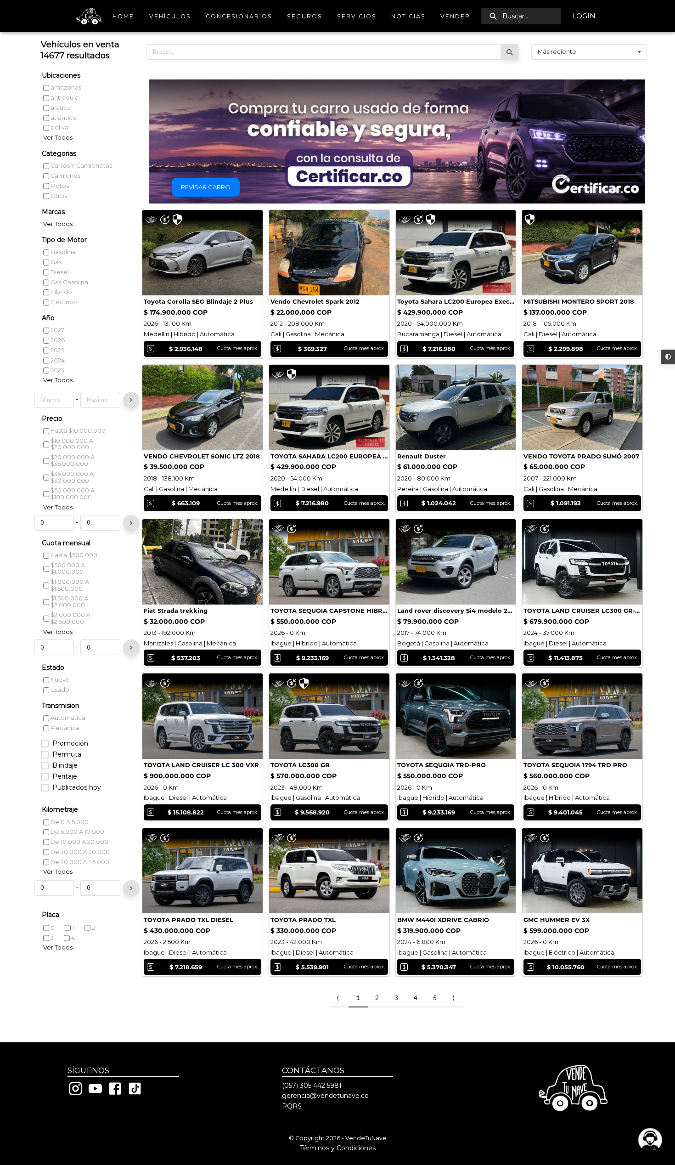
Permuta (66, 754)
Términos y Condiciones (338, 1148)
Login (584, 15)
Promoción (70, 743)
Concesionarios (239, 16)
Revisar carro (206, 187)
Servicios (357, 16)
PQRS (292, 1106)
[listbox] (589, 52)
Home (123, 16)
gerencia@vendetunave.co (325, 1095)
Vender (455, 16)
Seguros (304, 16)
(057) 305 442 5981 (312, 1085)
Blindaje (65, 765)
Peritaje (64, 776)
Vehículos (170, 16)
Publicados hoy (76, 788)
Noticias (408, 16)
